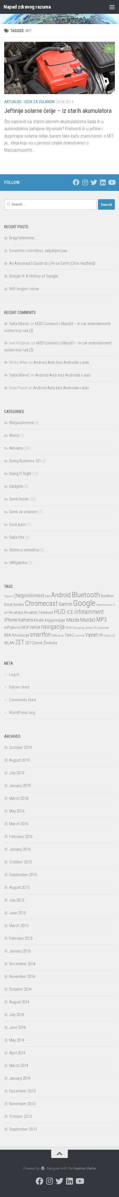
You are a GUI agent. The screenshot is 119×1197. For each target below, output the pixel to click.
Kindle (39, 620)
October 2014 (20, 989)
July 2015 (16, 900)
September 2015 (23, 874)
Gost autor (17, 524)
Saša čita (16, 537)
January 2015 (19, 951)
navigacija (53, 626)
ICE (69, 612)
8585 (47, 596)
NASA (35, 627)
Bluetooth (86, 594)
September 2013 (23, 1129)
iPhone (11, 620)
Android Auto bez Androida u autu (61, 362)
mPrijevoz (12, 627)
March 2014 (18, 1065)
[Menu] (112, 7)
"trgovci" (9, 596)
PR (95, 628)
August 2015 (19, 887)
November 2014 (22, 976)
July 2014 (16, 1014)
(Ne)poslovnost (21, 422)
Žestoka (50, 642)
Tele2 (69, 635)
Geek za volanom (39, 102)
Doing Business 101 (25, 460)
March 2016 (18, 823)
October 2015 (20, 862)
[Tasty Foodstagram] (85, 182)
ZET (19, 642)
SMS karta (58, 635)
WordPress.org (22, 712)
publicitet (103, 628)
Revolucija (20, 635)
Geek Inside (19, 499)
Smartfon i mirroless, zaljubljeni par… (39, 250)
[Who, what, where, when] (102, 182)
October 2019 (20, 747)
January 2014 (19, 1078)
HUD (60, 612)
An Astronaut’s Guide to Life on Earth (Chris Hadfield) (52, 263)
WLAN (9, 642)
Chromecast (41, 603)
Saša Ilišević (19, 323)
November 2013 (22, 1103)
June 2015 (17, 912)
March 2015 (18, 925)
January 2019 (19, 785)
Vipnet (91, 635)
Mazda (72, 620)
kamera (26, 620)
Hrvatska (16, 612)
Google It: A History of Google (33, 276)
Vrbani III (109, 635)
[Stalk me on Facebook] (76, 182)
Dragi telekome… (23, 237)
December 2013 (22, 1091)
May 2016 (16, 811)
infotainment (89, 611)
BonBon (107, 595)
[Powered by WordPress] (42, 1168)
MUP (25, 627)
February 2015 (20, 938)
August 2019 (19, 760)
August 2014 (19, 1001)
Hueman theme (85, 1168)
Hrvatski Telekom (38, 612)
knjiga (50, 620)
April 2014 (17, 1052)
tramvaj (79, 635)
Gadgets (16, 486)
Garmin (65, 604)
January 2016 (19, 849)
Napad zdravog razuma (27, 7)
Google (84, 603)
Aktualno (12, 102)
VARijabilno (18, 562)
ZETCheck (34, 642)
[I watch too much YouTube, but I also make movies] (111, 182)
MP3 (101, 619)
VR (101, 635)
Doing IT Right (20, 473)
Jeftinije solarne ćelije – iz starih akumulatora (58, 110)
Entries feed (19, 687)
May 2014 (16, 1040)
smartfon (40, 634)
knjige (60, 620)
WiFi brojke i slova (24, 288)
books (19, 604)
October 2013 (20, 1116)
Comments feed (22, 699)
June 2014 (17, 1027)
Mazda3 (87, 620)
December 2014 (22, 963)
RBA (7, 635)
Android (61, 595)
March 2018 (18, 798)
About (14, 435)
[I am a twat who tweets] (93, 182)
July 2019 (16, 772)
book (8, 604)
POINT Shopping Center (79, 628)
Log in (14, 674)
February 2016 (20, 836)
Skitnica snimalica (24, 549)
